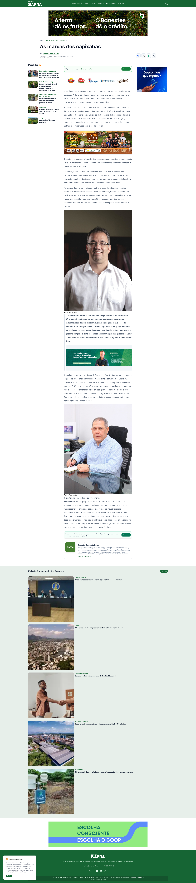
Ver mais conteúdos (84, 556)
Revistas (93, 4)
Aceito (9, 876)
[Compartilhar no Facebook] (138, 55)
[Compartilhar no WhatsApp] (149, 55)
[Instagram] (105, 871)
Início (41, 40)
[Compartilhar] (154, 55)
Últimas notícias (77, 4)
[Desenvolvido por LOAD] (103, 879)
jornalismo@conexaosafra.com (91, 866)
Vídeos (86, 4)
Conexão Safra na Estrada (107, 4)
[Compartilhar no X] (143, 55)
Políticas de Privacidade (137, 877)
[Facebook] (97, 871)
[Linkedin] (101, 871)
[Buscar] (166, 3)
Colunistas (121, 4)
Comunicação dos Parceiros (55, 40)
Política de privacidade (21, 872)
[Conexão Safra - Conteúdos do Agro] (35, 3)
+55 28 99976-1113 (108, 866)
